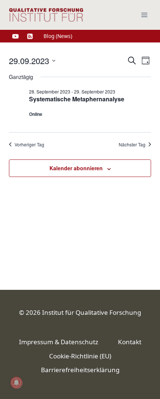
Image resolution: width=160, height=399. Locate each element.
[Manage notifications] (16, 383)
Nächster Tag (132, 145)
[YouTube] (15, 36)
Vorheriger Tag (29, 145)
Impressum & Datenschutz (58, 342)
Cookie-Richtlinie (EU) (80, 356)
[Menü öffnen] (144, 14)
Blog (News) (58, 35)
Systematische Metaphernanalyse (76, 99)
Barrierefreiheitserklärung (80, 369)
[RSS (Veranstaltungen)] (29, 36)
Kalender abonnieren (76, 168)
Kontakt (129, 342)
